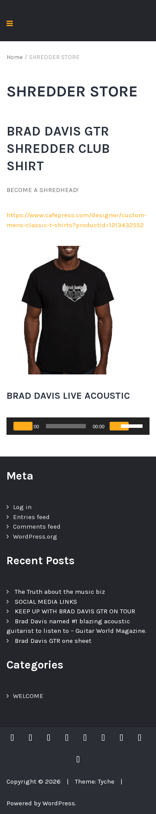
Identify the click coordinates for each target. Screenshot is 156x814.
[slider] (133, 425)
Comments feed (37, 526)
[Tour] (30, 738)
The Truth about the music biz (60, 592)
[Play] (22, 426)
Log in (22, 507)
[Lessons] (103, 738)
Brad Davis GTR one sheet (53, 641)
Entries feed (31, 517)
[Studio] (78, 759)
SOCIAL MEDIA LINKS (46, 602)
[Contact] (139, 738)
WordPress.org (35, 536)
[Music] (48, 738)
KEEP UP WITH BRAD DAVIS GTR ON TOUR (75, 611)
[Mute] (119, 426)
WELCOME (28, 696)
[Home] (14, 738)
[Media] (121, 738)
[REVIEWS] (66, 738)
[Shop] (85, 738)
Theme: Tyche (94, 781)
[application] (78, 426)
